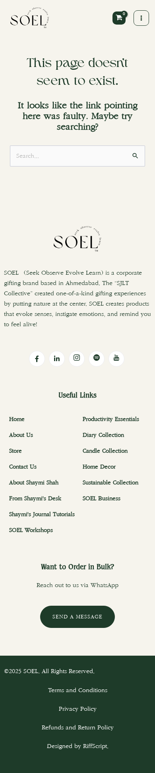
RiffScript (95, 746)
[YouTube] (116, 359)
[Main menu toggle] (141, 18)
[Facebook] (37, 359)
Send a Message (77, 617)
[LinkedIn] (57, 359)
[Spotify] (97, 359)
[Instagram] (77, 359)
